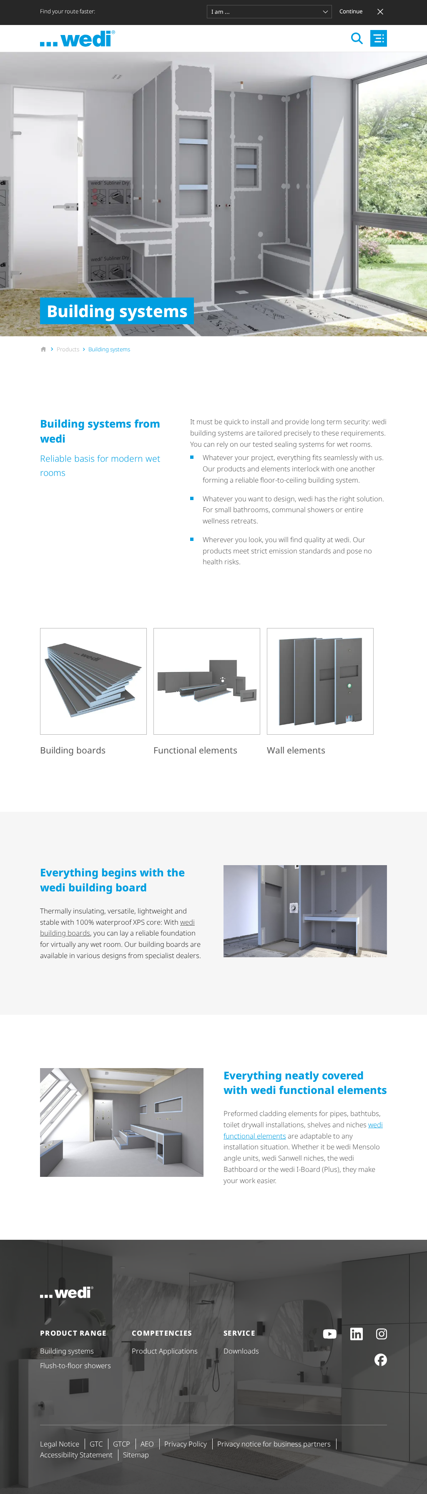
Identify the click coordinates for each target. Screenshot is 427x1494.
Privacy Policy (185, 1444)
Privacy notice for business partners (274, 1444)
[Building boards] (93, 693)
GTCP (121, 1444)
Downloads (241, 1351)
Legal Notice (59, 1444)
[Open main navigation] (378, 38)
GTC (96, 1444)
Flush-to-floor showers (75, 1365)
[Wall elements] (320, 693)
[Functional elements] (206, 693)
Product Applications (165, 1351)
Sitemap (136, 1454)
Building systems (67, 1351)
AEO (147, 1444)
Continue (351, 11)
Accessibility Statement (76, 1454)
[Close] (380, 11)
